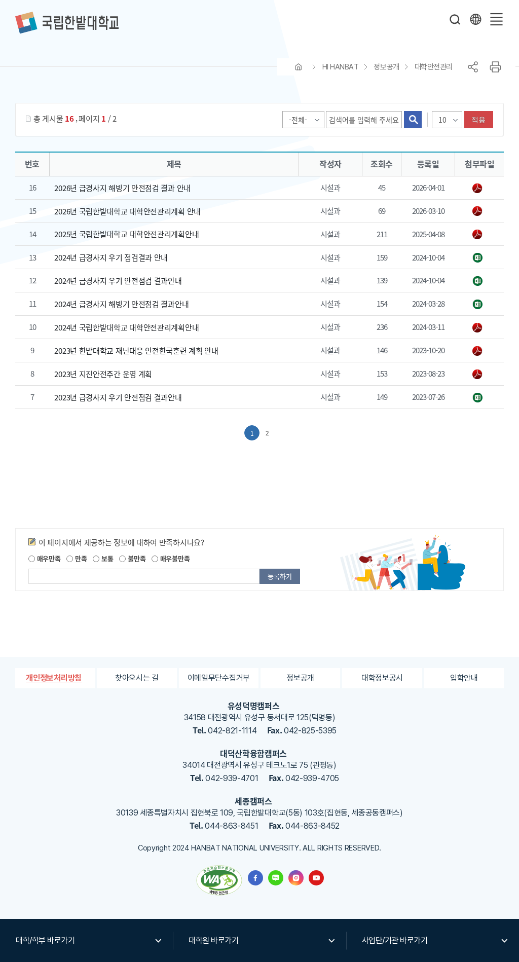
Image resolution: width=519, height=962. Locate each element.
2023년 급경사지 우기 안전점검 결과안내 (117, 397)
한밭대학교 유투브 (316, 877)
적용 (478, 120)
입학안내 (464, 678)
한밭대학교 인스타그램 (296, 877)
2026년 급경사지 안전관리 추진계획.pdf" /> (479, 188)
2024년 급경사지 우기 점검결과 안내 (111, 257)
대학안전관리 (434, 66)
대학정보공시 (382, 678)
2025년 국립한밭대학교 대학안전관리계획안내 (126, 234)
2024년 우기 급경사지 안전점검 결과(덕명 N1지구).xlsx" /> (479, 258)
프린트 (495, 67)
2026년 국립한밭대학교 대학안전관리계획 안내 (127, 210)
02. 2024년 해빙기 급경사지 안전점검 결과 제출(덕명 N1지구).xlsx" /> (479, 305)
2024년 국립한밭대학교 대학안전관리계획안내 (126, 327)
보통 (106, 558)
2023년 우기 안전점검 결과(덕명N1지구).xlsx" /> (479, 398)
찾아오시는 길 (137, 678)
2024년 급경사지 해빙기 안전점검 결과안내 (121, 304)
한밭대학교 (67, 23)
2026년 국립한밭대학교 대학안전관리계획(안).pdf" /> (479, 211)
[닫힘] (475, 19)
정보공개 (386, 66)
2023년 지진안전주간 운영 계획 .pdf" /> (479, 374)
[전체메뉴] (496, 19)
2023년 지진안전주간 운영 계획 (103, 373)
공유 (472, 67)
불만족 (135, 558)
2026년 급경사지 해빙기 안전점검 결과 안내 (122, 187)
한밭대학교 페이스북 (255, 877)
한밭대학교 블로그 (275, 877)
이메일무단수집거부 (219, 678)
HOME (298, 67)
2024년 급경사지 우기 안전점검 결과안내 (117, 280)
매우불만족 (174, 558)
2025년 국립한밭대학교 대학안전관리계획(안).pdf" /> (479, 235)
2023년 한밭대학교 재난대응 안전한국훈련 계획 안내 (136, 350)
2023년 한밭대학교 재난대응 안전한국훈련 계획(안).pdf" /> (479, 351)
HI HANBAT (340, 66)
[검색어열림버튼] (455, 19)
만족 (80, 558)
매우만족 (48, 558)
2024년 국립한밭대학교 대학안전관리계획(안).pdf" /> (479, 328)
